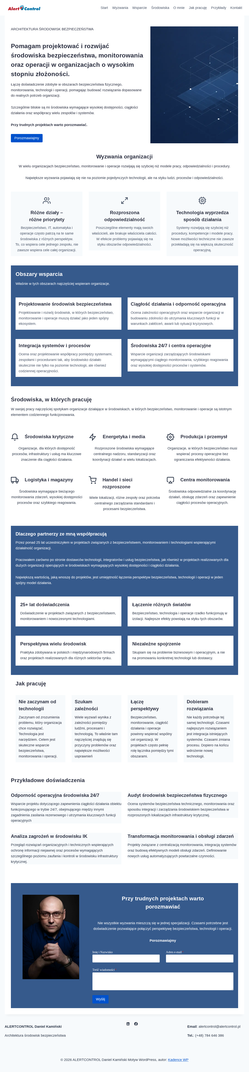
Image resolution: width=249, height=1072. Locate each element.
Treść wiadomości (104, 969)
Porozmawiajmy (26, 138)
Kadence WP (178, 1060)
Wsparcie (139, 8)
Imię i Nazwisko (102, 952)
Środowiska (160, 8)
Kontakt (236, 8)
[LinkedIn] (128, 1023)
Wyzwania (120, 8)
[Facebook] (135, 1023)
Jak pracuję (198, 8)
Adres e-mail (175, 952)
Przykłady (218, 8)
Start (104, 8)
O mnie (179, 8)
